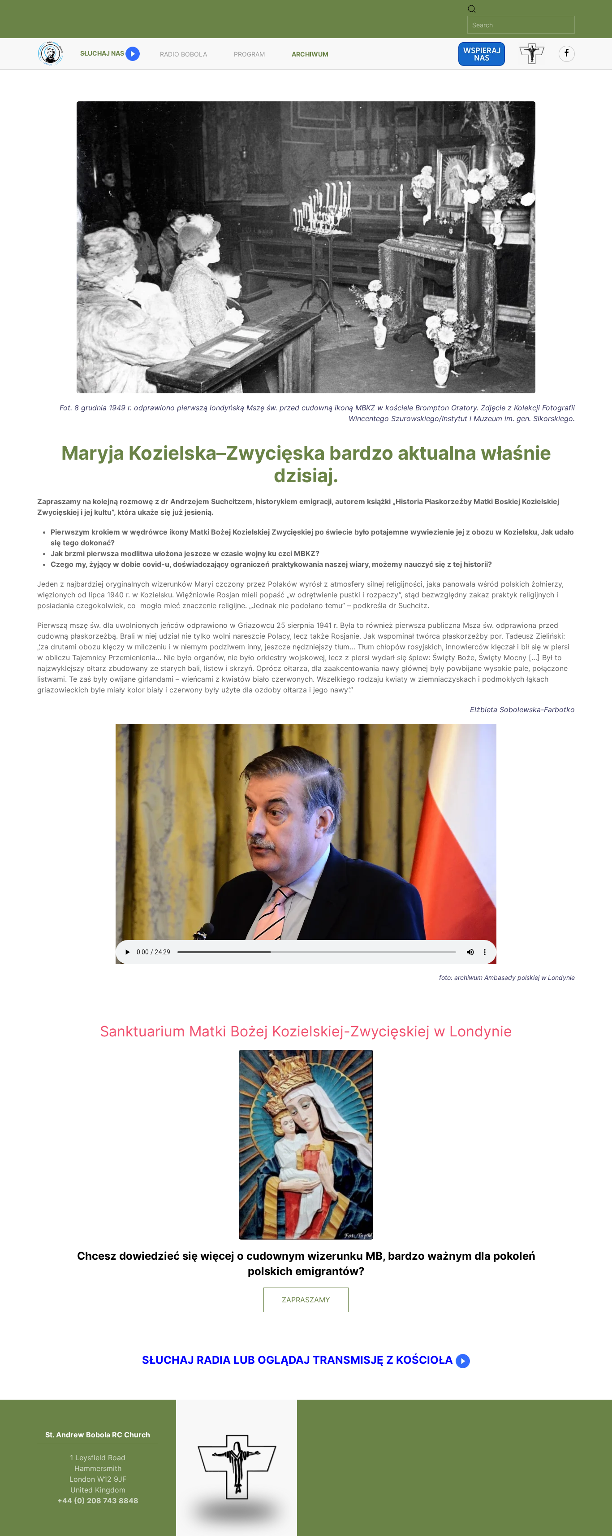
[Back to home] (52, 54)
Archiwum (310, 54)
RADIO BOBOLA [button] (183, 54)
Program (249, 54)
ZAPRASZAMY (306, 1299)
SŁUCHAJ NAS (102, 53)
